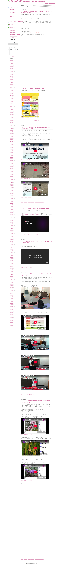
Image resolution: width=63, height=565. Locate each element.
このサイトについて (52, 3)
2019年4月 (11, 190)
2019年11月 (11, 179)
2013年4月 (11, 261)
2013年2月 (11, 263)
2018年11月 (11, 198)
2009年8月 (11, 309)
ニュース (29, 120)
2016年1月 (11, 242)
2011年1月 (11, 288)
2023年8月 (11, 109)
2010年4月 (11, 301)
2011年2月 (11, 287)
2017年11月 (11, 215)
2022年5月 (11, 131)
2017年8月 (11, 220)
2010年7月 (11, 296)
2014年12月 (11, 252)
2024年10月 (11, 87)
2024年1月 (11, 101)
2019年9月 (11, 182)
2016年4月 (11, 241)
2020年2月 (11, 174)
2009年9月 (11, 307)
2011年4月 (11, 284)
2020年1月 (11, 176)
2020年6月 (11, 168)
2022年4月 (11, 133)
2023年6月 (11, 112)
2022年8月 (11, 128)
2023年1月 (11, 120)
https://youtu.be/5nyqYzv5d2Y (26, 434)
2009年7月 (11, 311)
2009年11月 (11, 306)
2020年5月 (11, 169)
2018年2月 (11, 211)
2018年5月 (11, 206)
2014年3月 (11, 257)
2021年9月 (11, 144)
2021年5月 (11, 150)
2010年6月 (11, 298)
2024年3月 (11, 98)
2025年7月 (11, 76)
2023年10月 (11, 106)
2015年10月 (11, 247)
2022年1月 (11, 138)
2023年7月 (11, 111)
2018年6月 (11, 204)
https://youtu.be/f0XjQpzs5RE (26, 197)
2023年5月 (11, 114)
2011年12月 (11, 276)
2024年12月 (11, 84)
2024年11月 (11, 85)
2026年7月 (11, 61)
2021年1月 (11, 157)
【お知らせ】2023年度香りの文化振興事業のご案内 (32, 88)
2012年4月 (11, 269)
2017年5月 (11, 225)
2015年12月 (11, 244)
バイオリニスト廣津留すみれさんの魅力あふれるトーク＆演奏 (35, 208)
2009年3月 (11, 317)
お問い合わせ (46, 3)
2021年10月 (11, 142)
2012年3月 (11, 271)
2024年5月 (11, 95)
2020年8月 (11, 165)
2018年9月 (11, 201)
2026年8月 (11, 60)
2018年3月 (11, 209)
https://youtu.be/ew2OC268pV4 (26, 178)
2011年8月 (11, 282)
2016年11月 (11, 233)
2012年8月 (11, 268)
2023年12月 (11, 103)
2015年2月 (11, 250)
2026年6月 (11, 63)
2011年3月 (11, 285)
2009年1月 (11, 320)
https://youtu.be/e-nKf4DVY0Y (26, 480)
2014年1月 (11, 258)
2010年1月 (11, 304)
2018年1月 (11, 212)
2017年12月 (11, 214)
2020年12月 (11, 158)
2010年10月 (11, 293)
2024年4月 (11, 96)
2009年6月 (11, 312)
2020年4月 (11, 171)
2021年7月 (11, 147)
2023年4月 (11, 115)
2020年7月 (11, 166)
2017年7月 (11, 222)
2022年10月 (11, 125)
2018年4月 (11, 207)
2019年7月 (11, 185)
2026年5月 (11, 65)
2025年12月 (11, 71)
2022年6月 (11, 130)
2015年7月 (11, 249)
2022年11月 (11, 123)
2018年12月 (11, 196)
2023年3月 (11, 117)
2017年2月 (11, 228)
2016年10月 (11, 234)
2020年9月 (11, 163)
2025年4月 (11, 79)
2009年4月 (11, 315)
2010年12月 (11, 290)
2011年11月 (11, 277)
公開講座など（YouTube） (38, 120)
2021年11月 (11, 141)
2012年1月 (11, 274)
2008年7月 (11, 325)
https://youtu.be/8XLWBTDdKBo (26, 159)
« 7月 (13, 56)
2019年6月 (11, 187)
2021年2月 (11, 155)
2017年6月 (11, 223)
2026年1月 (11, 69)
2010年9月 (11, 295)
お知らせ (25, 120)
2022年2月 (11, 136)
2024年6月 (11, 93)
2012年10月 (11, 266)
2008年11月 (11, 323)
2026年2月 (11, 68)
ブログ (32, 120)
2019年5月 (11, 188)
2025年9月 (11, 74)
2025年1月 (11, 82)
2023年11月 (11, 104)
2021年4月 (11, 152)
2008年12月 (11, 322)
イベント (25, 202)
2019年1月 (11, 195)
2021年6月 (11, 149)
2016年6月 (11, 239)
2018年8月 (11, 203)
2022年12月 (11, 122)
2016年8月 (11, 236)
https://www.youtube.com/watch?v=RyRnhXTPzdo (30, 214)
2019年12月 (11, 177)
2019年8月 (11, 184)
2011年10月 (11, 279)
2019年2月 (11, 193)
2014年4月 (11, 255)
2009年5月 (11, 314)
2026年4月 (11, 66)
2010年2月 (11, 303)
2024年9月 (11, 88)
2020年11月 (11, 160)
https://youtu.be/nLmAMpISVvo (26, 456)
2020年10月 (11, 161)
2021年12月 (11, 139)
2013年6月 (11, 260)
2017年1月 (11, 230)
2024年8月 (11, 90)
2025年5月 (11, 77)
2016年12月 (11, 231)
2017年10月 (11, 217)
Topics (22, 120)
